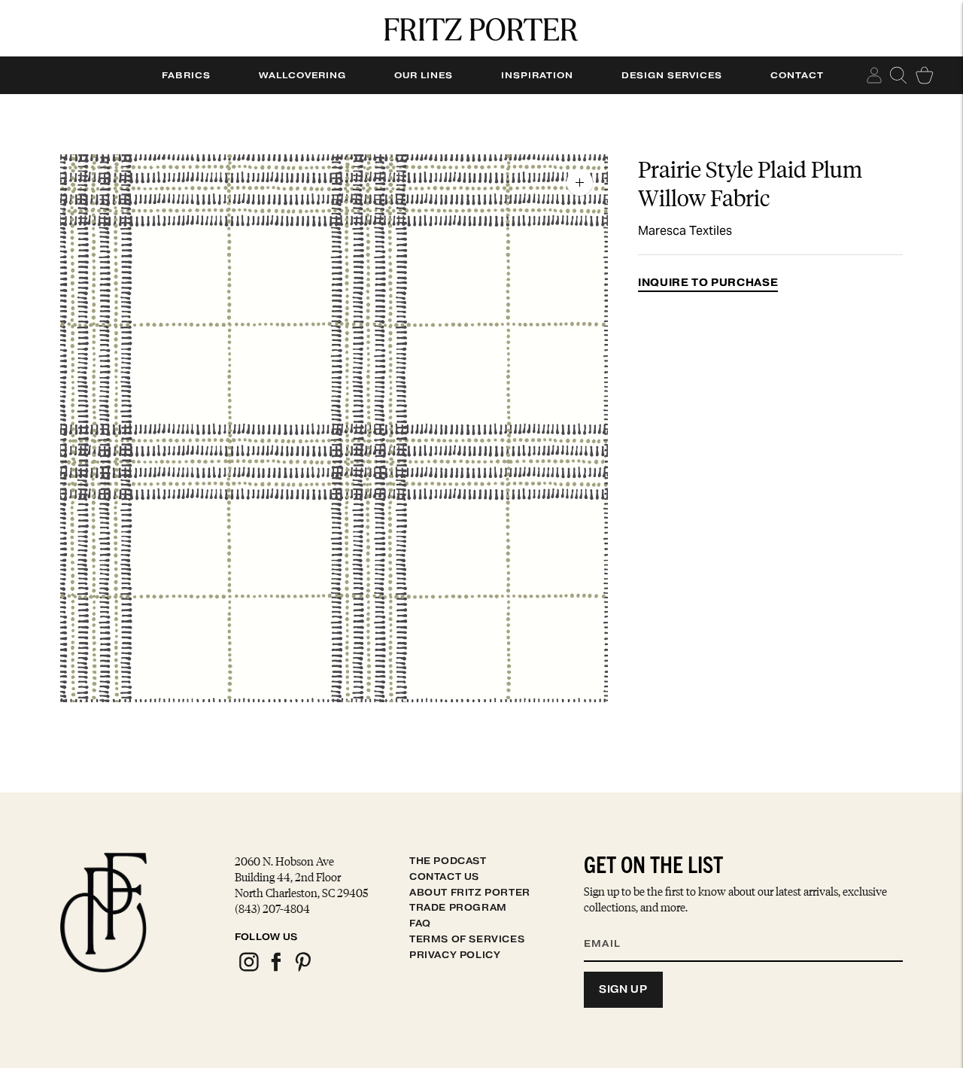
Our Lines (423, 75)
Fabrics (186, 75)
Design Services (671, 75)
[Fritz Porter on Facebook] (275, 969)
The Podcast (448, 860)
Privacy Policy (454, 954)
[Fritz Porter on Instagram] (248, 969)
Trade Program (458, 907)
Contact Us (444, 876)
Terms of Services (466, 939)
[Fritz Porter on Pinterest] (302, 969)
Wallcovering (302, 75)
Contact (797, 75)
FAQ (420, 923)
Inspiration (537, 75)
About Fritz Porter (469, 892)
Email (611, 925)
